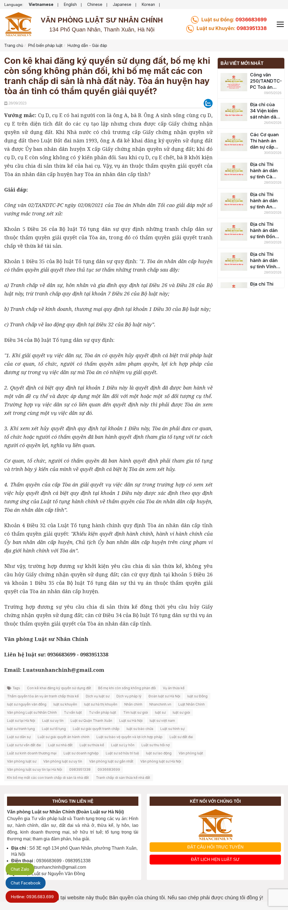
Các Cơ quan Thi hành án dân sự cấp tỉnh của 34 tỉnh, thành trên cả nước (264, 141)
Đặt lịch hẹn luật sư (215, 859)
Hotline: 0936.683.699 (32, 896)
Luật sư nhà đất (60, 745)
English (70, 4)
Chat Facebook (25, 883)
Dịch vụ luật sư (97, 696)
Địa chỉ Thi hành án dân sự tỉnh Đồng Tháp (264, 230)
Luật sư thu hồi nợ (155, 745)
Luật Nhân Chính (191, 704)
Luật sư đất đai (181, 737)
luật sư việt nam (162, 720)
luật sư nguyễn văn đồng (26, 704)
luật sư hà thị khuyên (100, 704)
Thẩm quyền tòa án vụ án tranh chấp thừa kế (43, 696)
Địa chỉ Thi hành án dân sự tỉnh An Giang (264, 201)
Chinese (94, 4)
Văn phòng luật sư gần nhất (111, 761)
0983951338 (232, 28)
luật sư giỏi (181, 712)
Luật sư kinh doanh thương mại (32, 753)
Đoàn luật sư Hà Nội (164, 696)
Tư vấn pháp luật (102, 712)
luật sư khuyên (65, 704)
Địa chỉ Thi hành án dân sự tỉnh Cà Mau (264, 170)
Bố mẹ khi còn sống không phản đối (127, 688)
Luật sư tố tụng (54, 729)
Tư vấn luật (73, 712)
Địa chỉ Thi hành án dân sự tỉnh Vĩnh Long (264, 260)
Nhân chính (133, 704)
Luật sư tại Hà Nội (21, 720)
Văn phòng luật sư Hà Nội (160, 761)
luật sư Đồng (197, 696)
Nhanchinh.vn (160, 704)
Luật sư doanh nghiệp (81, 753)
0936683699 (234, 19)
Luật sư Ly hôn (122, 745)
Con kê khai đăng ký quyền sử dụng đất (59, 688)
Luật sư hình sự (172, 729)
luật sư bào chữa (140, 729)
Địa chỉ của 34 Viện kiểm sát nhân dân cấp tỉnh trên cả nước (264, 111)
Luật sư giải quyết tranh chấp (96, 729)
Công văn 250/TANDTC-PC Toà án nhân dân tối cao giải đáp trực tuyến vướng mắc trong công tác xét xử (266, 81)
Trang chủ (13, 45)
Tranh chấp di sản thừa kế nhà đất (123, 777)
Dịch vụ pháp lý (128, 696)
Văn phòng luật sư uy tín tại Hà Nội (34, 769)
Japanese (122, 4)
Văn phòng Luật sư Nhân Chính (32, 712)
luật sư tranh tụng (21, 729)
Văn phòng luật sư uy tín (62, 761)
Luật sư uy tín (53, 720)
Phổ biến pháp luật (45, 45)
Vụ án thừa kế (173, 688)
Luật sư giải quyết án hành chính (63, 737)
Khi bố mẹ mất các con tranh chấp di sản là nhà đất (48, 777)
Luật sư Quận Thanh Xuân (91, 720)
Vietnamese (41, 4)
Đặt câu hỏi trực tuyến (215, 847)
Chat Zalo (20, 869)
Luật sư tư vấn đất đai (24, 745)
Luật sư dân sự (19, 737)
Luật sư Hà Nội (131, 720)
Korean (148, 4)
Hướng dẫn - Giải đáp (87, 45)
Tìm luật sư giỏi (135, 712)
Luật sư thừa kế (92, 745)
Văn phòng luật (191, 753)
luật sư (160, 712)
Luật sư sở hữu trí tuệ (122, 753)
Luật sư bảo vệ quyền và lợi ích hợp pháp (129, 737)
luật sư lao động (159, 753)
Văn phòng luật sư (21, 761)
